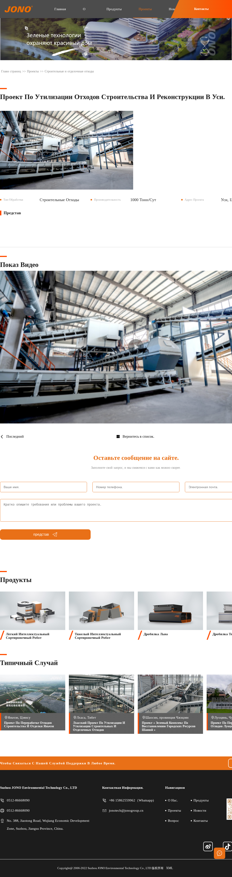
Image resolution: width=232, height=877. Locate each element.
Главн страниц (11, 71)
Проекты (145, 9)
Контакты (201, 9)
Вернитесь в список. (138, 436)
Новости (199, 810)
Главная (60, 9)
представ (41, 534)
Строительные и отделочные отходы (69, 71)
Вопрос (173, 820)
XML (169, 868)
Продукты (114, 9)
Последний (15, 436)
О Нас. (86, 18)
